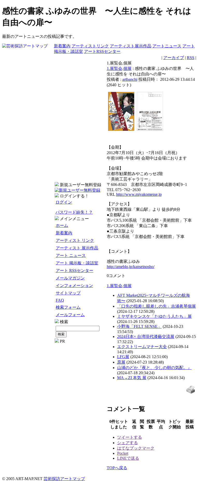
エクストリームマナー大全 (142, 346)
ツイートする (129, 437)
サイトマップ (68, 293)
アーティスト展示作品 (130, 46)
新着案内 (62, 46)
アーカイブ (173, 57)
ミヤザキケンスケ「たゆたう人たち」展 (154, 316)
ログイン (63, 202)
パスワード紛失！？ (74, 212)
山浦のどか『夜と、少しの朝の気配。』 (154, 367)
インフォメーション (74, 285)
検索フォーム (68, 307)
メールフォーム (70, 315)
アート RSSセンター (74, 270)
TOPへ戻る (117, 468)
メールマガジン (70, 278)
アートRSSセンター (102, 51)
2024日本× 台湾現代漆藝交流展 (145, 336)
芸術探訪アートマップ (64, 478)
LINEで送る (128, 458)
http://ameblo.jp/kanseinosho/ (130, 266)
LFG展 (123, 357)
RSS (190, 57)
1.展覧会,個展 (119, 68)
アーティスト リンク (75, 240)
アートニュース (166, 46)
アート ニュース (71, 255)
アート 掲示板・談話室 (77, 263)
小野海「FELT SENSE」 (139, 326)
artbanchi (129, 79)
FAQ (60, 300)
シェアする (127, 442)
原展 (121, 362)
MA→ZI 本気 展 (131, 377)
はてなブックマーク (135, 448)
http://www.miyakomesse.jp (139, 194)
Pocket (122, 453)
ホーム (62, 225)
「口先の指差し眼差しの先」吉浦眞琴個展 (156, 306)
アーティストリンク (90, 46)
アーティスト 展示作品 (77, 248)
